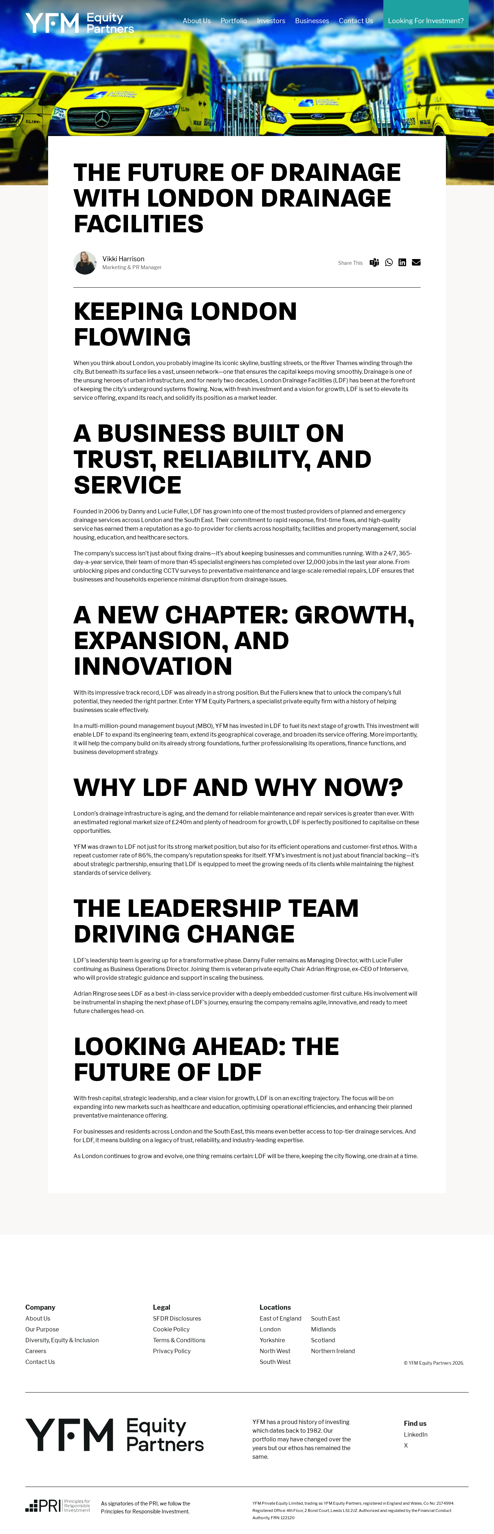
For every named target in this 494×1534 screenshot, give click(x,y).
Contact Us (356, 21)
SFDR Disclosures (177, 1318)
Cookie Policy (171, 1329)
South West (275, 1362)
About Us (197, 21)
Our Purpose (42, 1329)
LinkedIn (415, 1434)
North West (275, 1351)
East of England (281, 1318)
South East (325, 1318)
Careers (35, 1351)
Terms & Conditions (179, 1340)
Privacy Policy (172, 1351)
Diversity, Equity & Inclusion (62, 1340)
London (270, 1329)
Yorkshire (272, 1340)
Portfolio (234, 21)
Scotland (323, 1340)
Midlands (323, 1329)
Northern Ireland (333, 1351)
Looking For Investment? (426, 21)
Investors (271, 21)
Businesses (312, 21)
